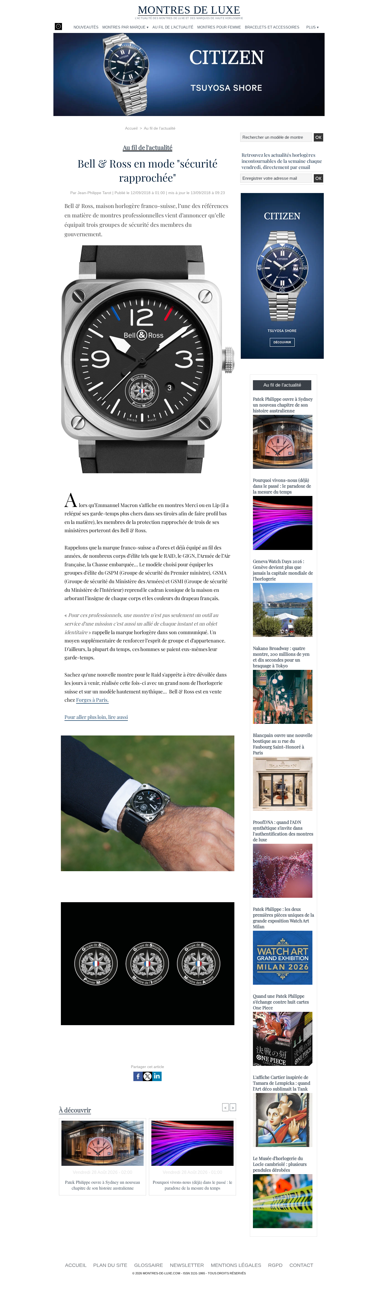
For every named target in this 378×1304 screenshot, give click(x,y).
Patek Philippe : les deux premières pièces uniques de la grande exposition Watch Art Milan (283, 917)
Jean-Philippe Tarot (94, 193)
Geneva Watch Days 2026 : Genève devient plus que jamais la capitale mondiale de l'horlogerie (283, 570)
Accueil (131, 128)
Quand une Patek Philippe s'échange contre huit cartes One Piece (281, 1001)
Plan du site (111, 1265)
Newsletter (187, 1265)
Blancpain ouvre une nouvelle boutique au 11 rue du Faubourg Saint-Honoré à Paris (282, 743)
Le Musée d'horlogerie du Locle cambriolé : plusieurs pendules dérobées (280, 1164)
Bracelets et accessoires (272, 27)
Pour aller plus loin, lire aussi (96, 717)
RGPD (276, 1265)
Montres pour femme (219, 27)
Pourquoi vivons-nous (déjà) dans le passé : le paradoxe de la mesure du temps (192, 1185)
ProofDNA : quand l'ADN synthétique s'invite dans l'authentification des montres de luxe (283, 830)
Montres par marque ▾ (125, 27)
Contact (301, 1265)
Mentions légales (237, 1265)
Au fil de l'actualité (172, 27)
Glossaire (149, 1265)
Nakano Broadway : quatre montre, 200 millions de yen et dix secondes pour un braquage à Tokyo (281, 656)
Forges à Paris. (92, 699)
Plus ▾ (312, 27)
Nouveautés (86, 27)
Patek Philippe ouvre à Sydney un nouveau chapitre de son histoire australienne (102, 1185)
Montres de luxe (189, 10)
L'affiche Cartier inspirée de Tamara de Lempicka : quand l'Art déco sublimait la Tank (281, 1083)
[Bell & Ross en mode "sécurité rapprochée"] (147, 247)
